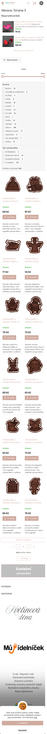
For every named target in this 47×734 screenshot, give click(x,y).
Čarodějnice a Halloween (16, 92)
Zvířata (10, 141)
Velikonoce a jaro (14, 131)
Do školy (10, 95)
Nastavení (22, 730)
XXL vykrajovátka (13, 138)
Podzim (10, 110)
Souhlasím (23, 723)
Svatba (10, 120)
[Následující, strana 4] (28, 546)
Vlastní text (11, 134)
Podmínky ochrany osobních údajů (23, 684)
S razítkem (12, 162)
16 (34, 547)
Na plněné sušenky (14, 159)
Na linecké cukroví (14, 155)
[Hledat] (28, 3)
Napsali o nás (27, 674)
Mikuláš (10, 102)
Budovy (10, 88)
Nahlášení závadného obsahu (23, 688)
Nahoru (24, 558)
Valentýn (11, 124)
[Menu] (41, 3)
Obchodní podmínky (23, 677)
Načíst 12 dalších (23, 540)
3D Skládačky (12, 152)
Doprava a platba (23, 681)
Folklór (10, 99)
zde (35, 717)
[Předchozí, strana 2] (18, 546)
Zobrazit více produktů (22, 50)
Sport (9, 117)
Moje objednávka (24, 691)
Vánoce (11, 127)
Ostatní (10, 106)
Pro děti (11, 113)
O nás (15, 674)
